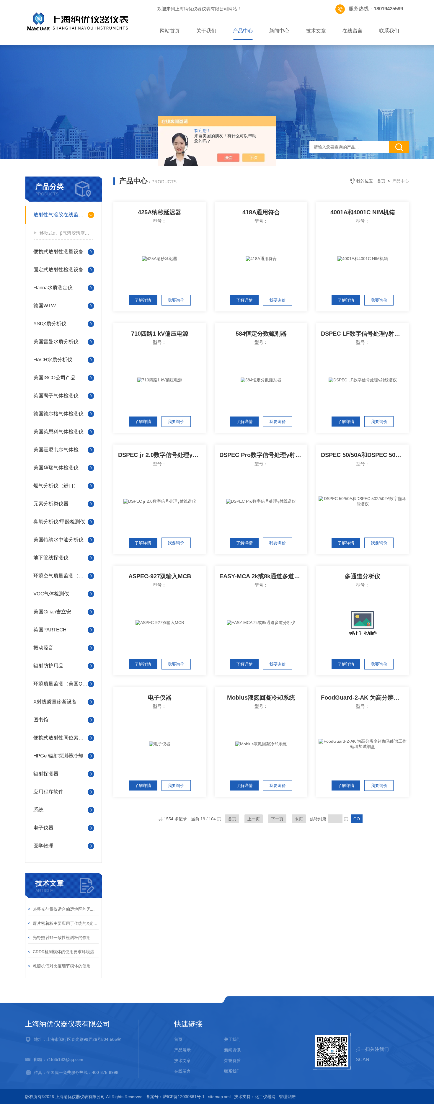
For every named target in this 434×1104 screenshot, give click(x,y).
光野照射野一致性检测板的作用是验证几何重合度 (66, 937)
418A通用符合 (261, 212)
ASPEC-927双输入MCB (159, 576)
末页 (299, 818)
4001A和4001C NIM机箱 (362, 212)
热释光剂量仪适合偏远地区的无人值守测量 (66, 909)
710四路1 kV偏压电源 (159, 333)
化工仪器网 (265, 1096)
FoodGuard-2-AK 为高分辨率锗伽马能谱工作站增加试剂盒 (365, 697)
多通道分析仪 (362, 576)
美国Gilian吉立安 (52, 612)
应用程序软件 (48, 792)
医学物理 (43, 846)
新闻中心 (279, 31)
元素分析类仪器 (50, 504)
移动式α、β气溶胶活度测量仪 (66, 233)
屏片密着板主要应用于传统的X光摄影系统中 (66, 923)
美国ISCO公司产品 (54, 377)
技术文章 (316, 31)
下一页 (277, 818)
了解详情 (143, 300)
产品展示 (182, 1050)
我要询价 (176, 300)
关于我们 (206, 31)
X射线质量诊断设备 (55, 702)
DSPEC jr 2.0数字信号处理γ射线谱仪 (162, 455)
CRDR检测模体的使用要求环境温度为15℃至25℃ (66, 951)
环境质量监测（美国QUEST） (63, 684)
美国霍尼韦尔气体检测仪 (61, 450)
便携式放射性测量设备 (58, 251)
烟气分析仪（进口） (56, 486)
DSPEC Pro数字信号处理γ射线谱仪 (263, 455)
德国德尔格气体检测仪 (58, 414)
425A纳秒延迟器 (159, 212)
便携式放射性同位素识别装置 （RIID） (63, 738)
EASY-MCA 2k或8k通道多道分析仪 (263, 576)
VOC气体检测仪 (51, 594)
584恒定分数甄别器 (261, 333)
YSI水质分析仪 (49, 323)
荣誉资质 (232, 1060)
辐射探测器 (45, 774)
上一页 (253, 818)
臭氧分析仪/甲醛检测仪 (59, 522)
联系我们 (389, 31)
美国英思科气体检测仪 (58, 432)
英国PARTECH (49, 630)
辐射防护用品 (48, 666)
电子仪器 (43, 828)
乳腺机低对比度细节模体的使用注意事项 (66, 965)
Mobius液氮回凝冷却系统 (261, 697)
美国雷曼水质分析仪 (56, 341)
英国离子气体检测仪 (56, 396)
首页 (381, 181)
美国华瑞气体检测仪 (56, 468)
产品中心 (243, 31)
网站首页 (170, 31)
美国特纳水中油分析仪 (58, 540)
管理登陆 (287, 1096)
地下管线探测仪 (50, 558)
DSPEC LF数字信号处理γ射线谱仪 (365, 333)
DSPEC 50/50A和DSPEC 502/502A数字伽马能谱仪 (365, 455)
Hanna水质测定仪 (53, 287)
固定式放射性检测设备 (58, 269)
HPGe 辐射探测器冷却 (58, 756)
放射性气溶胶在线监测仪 (61, 215)
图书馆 (40, 720)
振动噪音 (43, 648)
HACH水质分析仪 (52, 359)
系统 (38, 810)
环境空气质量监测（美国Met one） (63, 576)
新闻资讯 (232, 1050)
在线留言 (352, 31)
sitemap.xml (219, 1096)
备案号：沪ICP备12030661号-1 (175, 1096)
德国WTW (44, 305)
